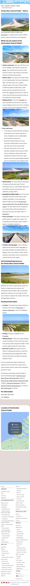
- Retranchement (21, 550)
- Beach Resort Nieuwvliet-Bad (5, 511)
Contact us (19, 578)
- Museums (4, 551)
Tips (2, 493)
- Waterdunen (5, 533)
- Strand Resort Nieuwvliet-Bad (5, 530)
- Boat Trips (4, 561)
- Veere (18, 529)
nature (12, 92)
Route (17, 514)
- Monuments (5, 553)
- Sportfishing (20, 501)
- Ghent (18, 558)
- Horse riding (20, 494)
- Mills (3, 555)
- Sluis (18, 546)
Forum (18, 520)
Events (18, 509)
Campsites (4, 505)
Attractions (4, 559)
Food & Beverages (21, 507)
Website (6, 397)
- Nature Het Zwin (21, 552)
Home (2, 486)
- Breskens (19, 544)
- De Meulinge (5, 514)
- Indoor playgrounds (7, 565)
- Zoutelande (20, 533)
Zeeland (18, 525)
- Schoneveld (5, 528)
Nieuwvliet (4, 35)
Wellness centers (6, 571)
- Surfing (18, 499)
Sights (3, 549)
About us (18, 573)
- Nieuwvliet (19, 542)
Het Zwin (14, 245)
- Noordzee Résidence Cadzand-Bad (7, 521)
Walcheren (19, 527)
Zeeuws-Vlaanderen (8, 310)
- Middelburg (20, 538)
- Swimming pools (21, 488)
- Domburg (19, 531)
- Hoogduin (4, 519)
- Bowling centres (6, 567)
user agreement (13, 582)
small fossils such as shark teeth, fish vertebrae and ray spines (15, 204)
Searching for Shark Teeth (10, 194)
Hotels (3, 540)
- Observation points (7, 557)
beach (4, 70)
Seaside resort (5, 491)
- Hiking (18, 492)
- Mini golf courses (6, 569)
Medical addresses (21, 518)
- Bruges (18, 556)
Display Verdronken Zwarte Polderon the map (15, 428)
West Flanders (20, 554)
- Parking (18, 516)
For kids (3, 495)
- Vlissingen (19, 535)
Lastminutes (4, 542)
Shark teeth (19, 503)
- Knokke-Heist (20, 562)
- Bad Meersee (5, 509)
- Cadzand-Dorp (21, 548)
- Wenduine (19, 568)
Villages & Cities (6, 573)
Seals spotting (20, 505)
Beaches (3, 547)
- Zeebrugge (19, 564)
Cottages (4, 507)
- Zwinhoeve (4, 538)
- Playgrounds (5, 563)
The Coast (19, 560)
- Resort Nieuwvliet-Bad (7, 525)
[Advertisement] (15, 402)
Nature (3, 575)
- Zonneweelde (5, 536)
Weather (3, 497)
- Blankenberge (20, 566)
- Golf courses (20, 497)
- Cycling (18, 490)
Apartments (4, 503)
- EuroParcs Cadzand (7, 517)
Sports (18, 486)
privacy (18, 582)
